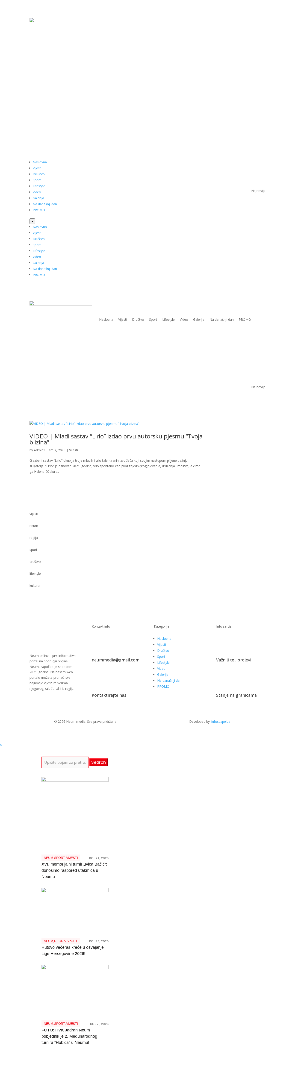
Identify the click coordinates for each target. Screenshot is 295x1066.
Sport (37, 180)
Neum (48, 858)
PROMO (39, 210)
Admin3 (39, 450)
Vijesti (37, 168)
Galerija (38, 198)
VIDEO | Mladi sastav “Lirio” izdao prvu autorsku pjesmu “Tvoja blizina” (116, 439)
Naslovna (40, 162)
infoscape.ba (220, 721)
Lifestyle (39, 186)
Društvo (39, 174)
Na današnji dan (45, 204)
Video (37, 192)
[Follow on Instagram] (262, 21)
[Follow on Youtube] (252, 21)
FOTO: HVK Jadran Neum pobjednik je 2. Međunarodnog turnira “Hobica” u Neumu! (69, 1036)
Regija (60, 941)
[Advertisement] (147, 95)
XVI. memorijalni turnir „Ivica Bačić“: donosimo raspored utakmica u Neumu (74, 870)
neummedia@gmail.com (115, 660)
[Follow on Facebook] (243, 21)
